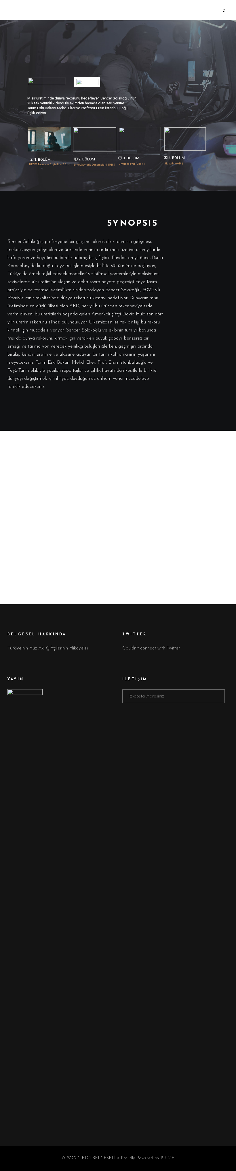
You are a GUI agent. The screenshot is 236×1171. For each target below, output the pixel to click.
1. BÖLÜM (40, 159)
